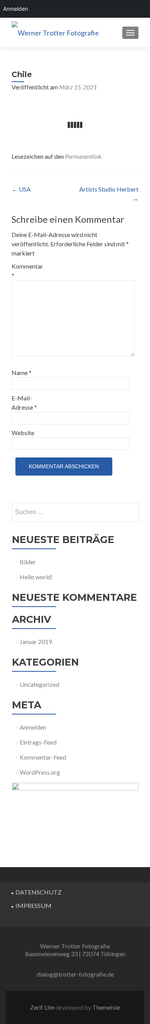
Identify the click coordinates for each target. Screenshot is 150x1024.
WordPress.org (40, 772)
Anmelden (33, 727)
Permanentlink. (84, 156)
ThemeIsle (106, 1007)
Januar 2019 (36, 641)
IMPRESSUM (33, 905)
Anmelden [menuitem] (15, 8)
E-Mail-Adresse (24, 402)
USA (21, 189)
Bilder (28, 561)
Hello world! (36, 576)
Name (22, 372)
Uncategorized (39, 684)
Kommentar (27, 270)
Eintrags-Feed (38, 742)
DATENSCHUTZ (38, 892)
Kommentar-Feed (43, 757)
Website (23, 432)
